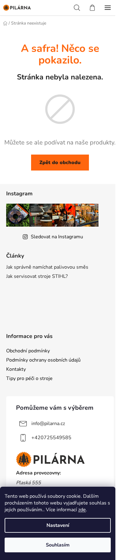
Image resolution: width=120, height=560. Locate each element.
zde (82, 509)
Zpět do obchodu (60, 162)
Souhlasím (58, 545)
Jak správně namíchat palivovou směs (47, 267)
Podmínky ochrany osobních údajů (43, 360)
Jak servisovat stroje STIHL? (37, 276)
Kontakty (16, 369)
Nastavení (57, 525)
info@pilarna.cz (48, 423)
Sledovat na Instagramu (57, 236)
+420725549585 (51, 437)
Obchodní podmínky (28, 350)
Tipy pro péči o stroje (29, 378)
